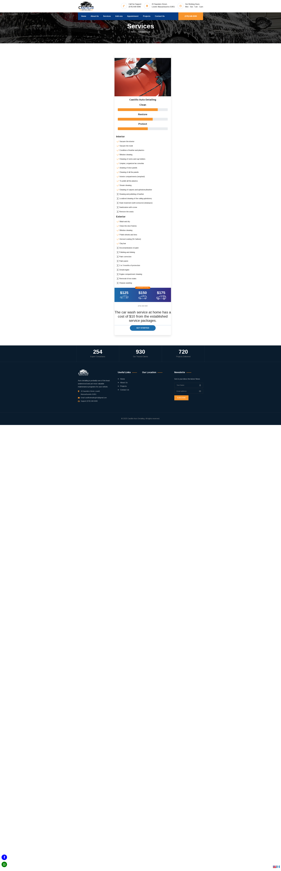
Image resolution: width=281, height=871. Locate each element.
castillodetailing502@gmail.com (96, 398)
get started (142, 328)
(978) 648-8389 (135, 7)
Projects (146, 16)
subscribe (181, 398)
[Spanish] (278, 866)
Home (83, 16)
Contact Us (160, 16)
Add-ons (119, 16)
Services (107, 16)
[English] (274, 866)
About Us (95, 16)
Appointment (133, 16)
